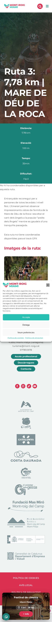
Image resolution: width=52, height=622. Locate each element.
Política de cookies (16, 338)
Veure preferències (26, 332)
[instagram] (23, 386)
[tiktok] (29, 386)
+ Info (26, 614)
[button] (47, 285)
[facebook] (17, 386)
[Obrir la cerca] (40, 6)
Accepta (26, 317)
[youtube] (35, 386)
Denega (26, 325)
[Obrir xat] (6, 616)
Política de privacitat (34, 338)
